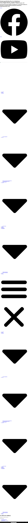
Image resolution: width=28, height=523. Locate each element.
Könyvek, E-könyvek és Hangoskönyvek (7, 180)
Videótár (2, 226)
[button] (14, 303)
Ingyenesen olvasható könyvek (6, 181)
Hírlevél (2, 273)
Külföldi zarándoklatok (5, 272)
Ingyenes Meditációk (5, 136)
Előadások (2, 227)
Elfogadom (12, 522)
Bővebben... (15, 522)
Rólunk (2, 92)
